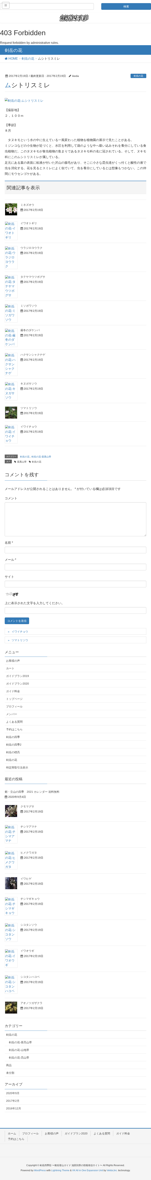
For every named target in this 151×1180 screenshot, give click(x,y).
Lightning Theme (60, 1170)
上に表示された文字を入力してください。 (34, 603)
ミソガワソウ (28, 305)
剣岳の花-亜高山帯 (41, 456)
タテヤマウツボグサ (32, 276)
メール (10, 559)
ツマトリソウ (28, 408)
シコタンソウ (28, 924)
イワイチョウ (28, 426)
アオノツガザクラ (31, 1003)
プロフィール (14, 706)
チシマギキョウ (30, 898)
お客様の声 (13, 660)
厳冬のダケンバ (30, 330)
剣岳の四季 (13, 737)
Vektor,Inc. (112, 1170)
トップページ (14, 698)
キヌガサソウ (28, 383)
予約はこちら (14, 729)
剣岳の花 (138, 76)
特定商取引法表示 (17, 767)
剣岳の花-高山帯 (19, 1057)
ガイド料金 (13, 691)
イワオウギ (27, 950)
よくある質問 (14, 721)
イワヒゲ (25, 878)
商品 (9, 1065)
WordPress (40, 1170)
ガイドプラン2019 (17, 676)
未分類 (10, 1072)
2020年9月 (12, 1093)
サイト (9, 576)
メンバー (11, 714)
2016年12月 (13, 1108)
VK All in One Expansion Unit (87, 1170)
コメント (11, 498)
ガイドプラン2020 (17, 683)
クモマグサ (27, 806)
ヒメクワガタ (28, 852)
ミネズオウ (27, 204)
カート (10, 668)
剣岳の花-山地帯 (19, 1049)
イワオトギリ (28, 223)
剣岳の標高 (13, 752)
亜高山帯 (22, 461)
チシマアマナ (28, 826)
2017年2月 (12, 1100)
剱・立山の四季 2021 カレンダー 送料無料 (32, 791)
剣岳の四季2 (13, 744)
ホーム (12, 1133)
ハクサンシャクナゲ (32, 354)
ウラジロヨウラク (31, 247)
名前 (9, 542)
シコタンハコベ (30, 976)
